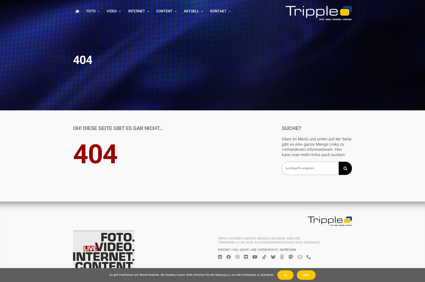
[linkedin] (220, 257)
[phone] (309, 257)
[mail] (300, 257)
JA (285, 275)
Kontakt (224, 249)
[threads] (282, 257)
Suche (244, 249)
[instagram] (238, 257)
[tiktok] (264, 257)
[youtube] (254, 257)
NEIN (306, 275)
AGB (254, 249)
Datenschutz (268, 249)
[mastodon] (291, 257)
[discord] (246, 257)
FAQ (235, 249)
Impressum (288, 249)
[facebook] (228, 257)
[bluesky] (273, 257)
